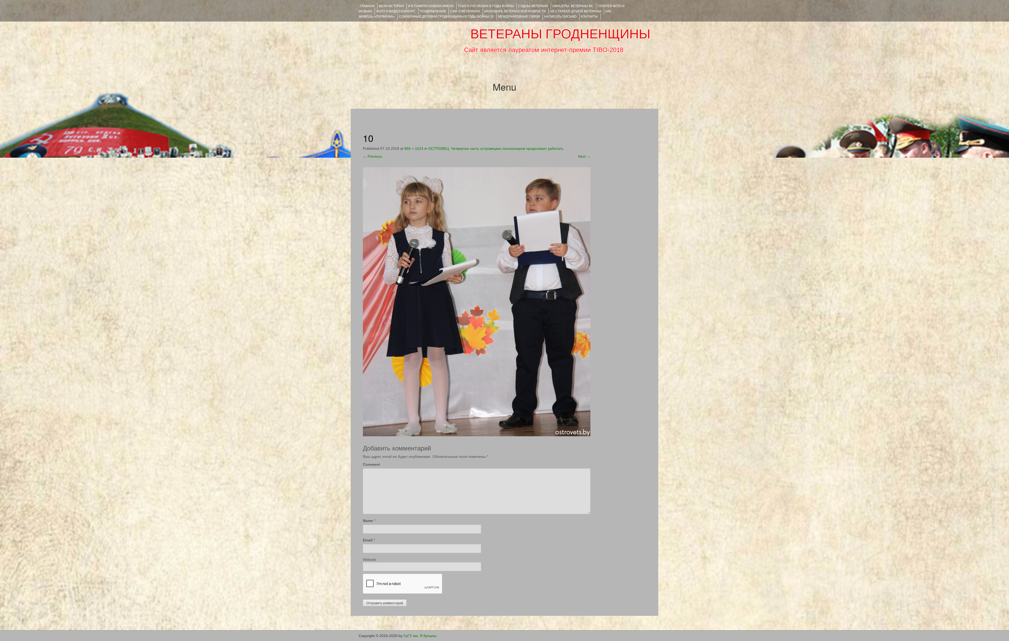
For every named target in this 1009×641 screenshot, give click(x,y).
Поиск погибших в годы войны (486, 6)
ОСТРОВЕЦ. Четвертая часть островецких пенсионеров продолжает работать (495, 148)
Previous (372, 156)
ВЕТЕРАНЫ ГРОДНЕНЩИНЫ (560, 34)
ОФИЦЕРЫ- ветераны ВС (572, 6)
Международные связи (519, 16)
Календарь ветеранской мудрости (515, 11)
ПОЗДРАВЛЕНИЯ (433, 11)
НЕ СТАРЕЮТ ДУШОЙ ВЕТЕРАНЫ (575, 11)
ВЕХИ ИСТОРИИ (391, 6)
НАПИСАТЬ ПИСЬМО (560, 16)
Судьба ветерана (533, 6)
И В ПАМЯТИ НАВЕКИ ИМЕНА (431, 6)
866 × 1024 (413, 148)
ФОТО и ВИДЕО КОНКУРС (396, 11)
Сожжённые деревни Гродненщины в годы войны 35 (446, 16)
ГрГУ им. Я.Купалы (420, 636)
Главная (367, 6)
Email (368, 540)
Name (368, 521)
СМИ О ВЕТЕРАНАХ (465, 11)
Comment (371, 464)
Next (584, 156)
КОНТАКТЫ (589, 16)
